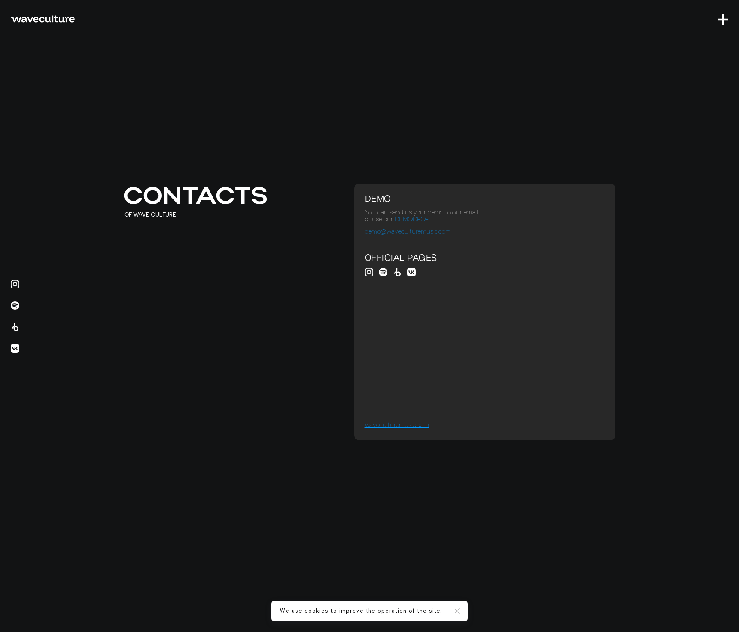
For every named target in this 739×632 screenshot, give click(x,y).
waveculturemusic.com (397, 425)
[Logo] (43, 19)
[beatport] (397, 272)
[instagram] (369, 272)
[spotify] (383, 272)
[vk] (411, 272)
